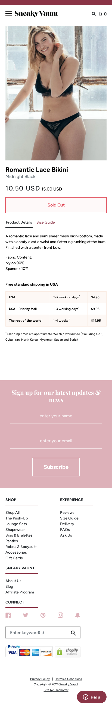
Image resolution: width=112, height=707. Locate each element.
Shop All (12, 512)
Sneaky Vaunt (68, 684)
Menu (8, 12)
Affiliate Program (19, 592)
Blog (9, 586)
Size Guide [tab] (45, 222)
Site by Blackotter (56, 690)
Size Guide (69, 518)
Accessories (16, 552)
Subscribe (56, 467)
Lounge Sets (16, 524)
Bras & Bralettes (19, 535)
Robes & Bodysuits (21, 546)
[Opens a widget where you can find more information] (92, 697)
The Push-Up (16, 518)
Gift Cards (14, 558)
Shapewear (15, 529)
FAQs (65, 529)
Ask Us (66, 535)
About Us (13, 581)
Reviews (67, 512)
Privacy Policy (40, 679)
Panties (11, 541)
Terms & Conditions (68, 679)
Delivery (67, 524)
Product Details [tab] (19, 222)
